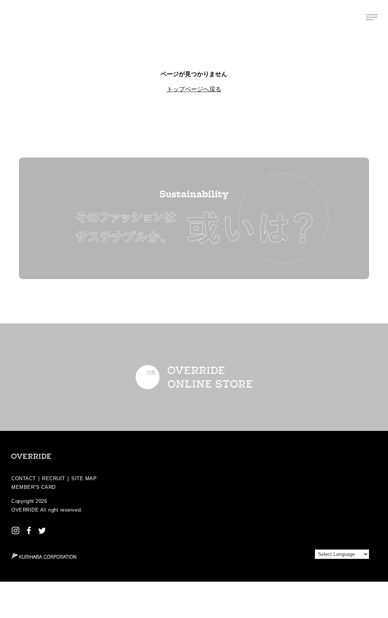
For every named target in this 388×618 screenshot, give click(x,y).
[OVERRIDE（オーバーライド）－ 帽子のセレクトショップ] (16, 17)
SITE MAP (84, 478)
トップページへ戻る (194, 89)
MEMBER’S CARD (33, 487)
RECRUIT (53, 478)
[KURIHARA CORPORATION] (43, 556)
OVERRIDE (25, 510)
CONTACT (23, 478)
